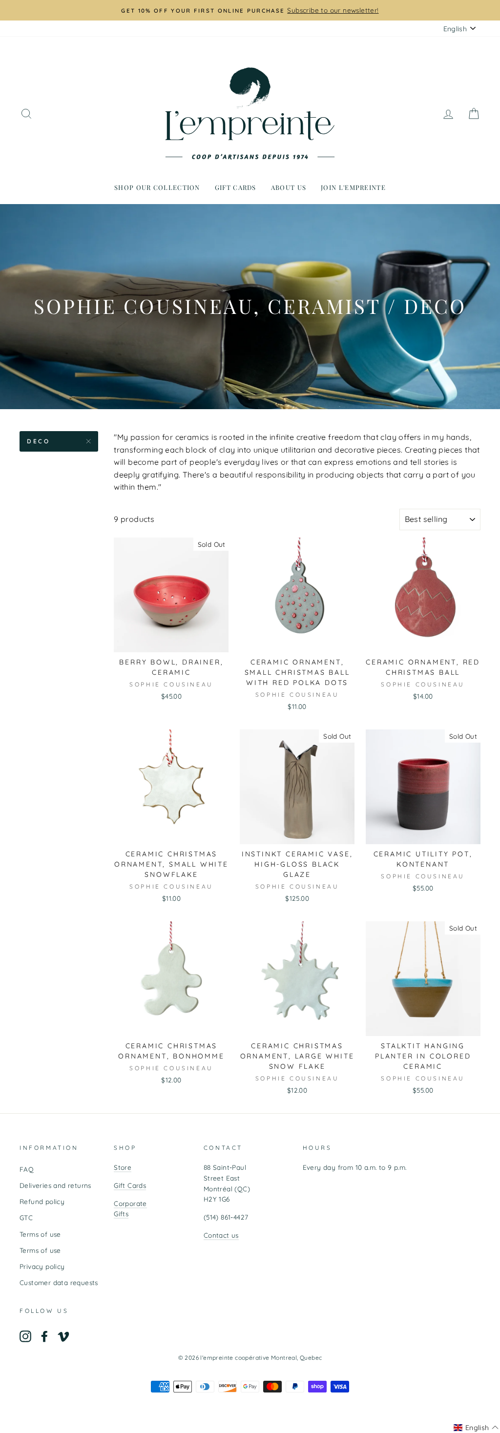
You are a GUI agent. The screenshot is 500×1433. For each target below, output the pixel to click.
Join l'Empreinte (353, 187)
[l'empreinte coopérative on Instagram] (25, 1336)
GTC (26, 1217)
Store (122, 1167)
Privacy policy (42, 1266)
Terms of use (40, 1234)
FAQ (27, 1169)
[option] (250, 10)
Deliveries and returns (55, 1185)
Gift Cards (130, 1185)
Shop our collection (157, 187)
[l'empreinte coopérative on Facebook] (44, 1336)
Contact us (221, 1235)
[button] (476, 1427)
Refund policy (42, 1201)
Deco (38, 441)
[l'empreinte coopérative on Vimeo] (63, 1336)
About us (288, 187)
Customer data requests (59, 1282)
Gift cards (235, 187)
